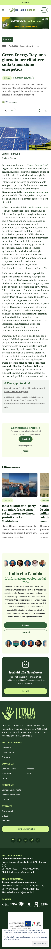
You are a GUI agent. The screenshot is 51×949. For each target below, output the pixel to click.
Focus (29, 773)
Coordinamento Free (37, 207)
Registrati (25, 439)
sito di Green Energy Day (16, 391)
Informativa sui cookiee (11, 939)
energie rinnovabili (23, 78)
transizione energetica (35, 192)
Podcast (30, 768)
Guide (4, 778)
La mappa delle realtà (11, 790)
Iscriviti (25, 691)
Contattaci (6, 757)
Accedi (44, 10)
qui (5, 407)
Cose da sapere (9, 768)
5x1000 (5, 816)
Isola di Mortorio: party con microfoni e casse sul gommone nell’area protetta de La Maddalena (19, 513)
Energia (6, 78)
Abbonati (25, 625)
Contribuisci (7, 811)
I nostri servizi (8, 752)
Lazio (4, 158)
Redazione (19, 537)
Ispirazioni (6, 773)
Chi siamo (6, 747)
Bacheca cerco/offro (11, 794)
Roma (13, 158)
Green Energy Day (37, 165)
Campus (5, 799)
